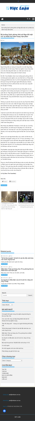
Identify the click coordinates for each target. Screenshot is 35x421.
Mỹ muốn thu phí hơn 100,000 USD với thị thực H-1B (16, 342)
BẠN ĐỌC (4, 377)
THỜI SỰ (4, 371)
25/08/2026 (5, 256)
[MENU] (33, 19)
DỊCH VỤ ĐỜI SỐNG (7, 375)
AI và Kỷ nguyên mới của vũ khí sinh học (12, 348)
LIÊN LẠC (4, 379)
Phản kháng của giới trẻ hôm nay (10, 351)
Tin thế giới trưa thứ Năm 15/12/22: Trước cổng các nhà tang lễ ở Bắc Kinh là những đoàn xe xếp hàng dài (9, 206)
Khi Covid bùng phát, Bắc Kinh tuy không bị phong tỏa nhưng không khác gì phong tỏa (26, 205)
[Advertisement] (17, 230)
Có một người (5, 345)
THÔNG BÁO (5, 373)
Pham (3, 40)
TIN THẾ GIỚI (4, 185)
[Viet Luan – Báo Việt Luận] (2, 19)
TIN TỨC (4, 369)
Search (4, 293)
